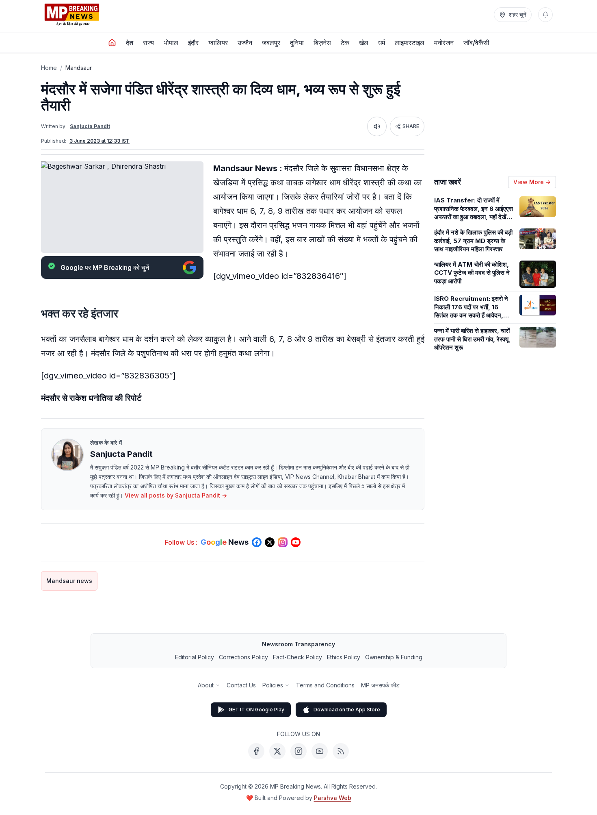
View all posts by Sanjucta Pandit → (176, 495)
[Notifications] (545, 14)
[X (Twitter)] (277, 751)
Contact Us (241, 685)
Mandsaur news (69, 580)
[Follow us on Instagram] (283, 542)
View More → (532, 181)
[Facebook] (256, 751)
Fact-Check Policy (297, 657)
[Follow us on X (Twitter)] (270, 542)
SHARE (410, 126)
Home (49, 67)
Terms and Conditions (325, 685)
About (206, 685)
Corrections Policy (243, 657)
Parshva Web (332, 797)
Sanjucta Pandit (90, 126)
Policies (272, 685)
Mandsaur (78, 67)
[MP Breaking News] (72, 14)
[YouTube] (319, 751)
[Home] (112, 43)
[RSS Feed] (341, 751)
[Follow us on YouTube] (296, 542)
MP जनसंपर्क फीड (380, 685)
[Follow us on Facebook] (257, 542)
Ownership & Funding (393, 657)
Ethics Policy (343, 657)
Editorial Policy (194, 657)
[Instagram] (298, 751)
